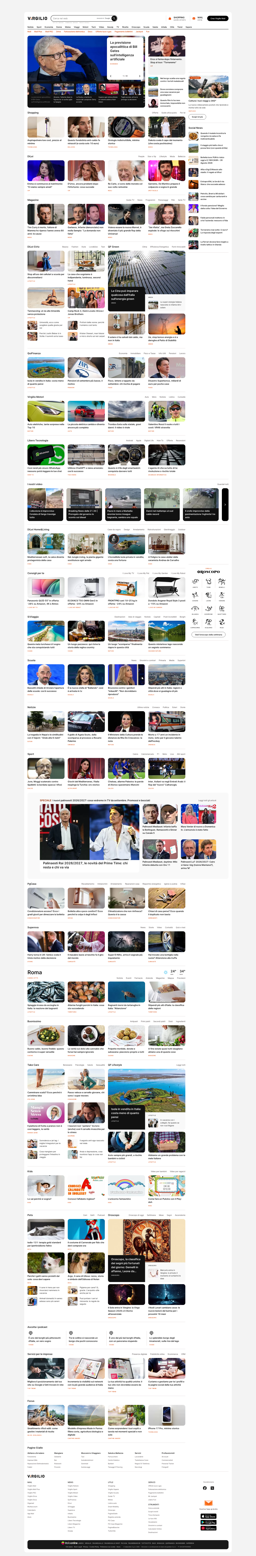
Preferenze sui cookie (107, 1547)
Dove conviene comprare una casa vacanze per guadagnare (171, 92)
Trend (179, 27)
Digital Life (149, 440)
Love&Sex (93, 247)
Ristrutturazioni (154, 529)
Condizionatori (33, 918)
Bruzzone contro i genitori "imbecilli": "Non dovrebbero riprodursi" (122, 691)
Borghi (182, 617)
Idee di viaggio (134, 617)
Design (127, 529)
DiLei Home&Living (38, 529)
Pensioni (172, 353)
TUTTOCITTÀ (146, 1543)
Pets (30, 1215)
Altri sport (181, 754)
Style (83, 247)
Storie (182, 707)
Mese (161, 1215)
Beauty (65, 247)
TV (118, 27)
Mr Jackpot (152, 1496)
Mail (29, 31)
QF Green (113, 246)
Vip (151, 66)
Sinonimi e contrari (148, 660)
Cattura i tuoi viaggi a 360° (202, 100)
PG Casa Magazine (115, 1524)
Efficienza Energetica (159, 247)
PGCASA (124, 1543)
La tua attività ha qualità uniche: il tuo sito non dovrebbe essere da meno (125, 1384)
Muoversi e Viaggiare (91, 1453)
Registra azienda (114, 1517)
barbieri (111, 1464)
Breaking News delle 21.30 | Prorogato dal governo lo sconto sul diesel (83, 514)
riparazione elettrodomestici (38, 1464)
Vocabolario (152, 1522)
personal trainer (168, 1464)
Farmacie (139, 978)
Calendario (31, 1510)
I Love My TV (128, 573)
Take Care (33, 1064)
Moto (154, 397)
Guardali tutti (223, 484)
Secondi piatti (159, 1021)
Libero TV (71, 1527)
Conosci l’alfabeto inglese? (81, 1199)
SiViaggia (33, 616)
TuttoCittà (111, 1531)
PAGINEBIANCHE (134, 1543)
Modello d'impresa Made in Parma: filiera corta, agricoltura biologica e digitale (85, 1431)
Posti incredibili (170, 617)
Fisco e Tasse (149, 353)
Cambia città (32, 978)
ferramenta (31, 1457)
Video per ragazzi (177, 1171)
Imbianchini (102, 884)
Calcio (135, 754)
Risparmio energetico (152, 884)
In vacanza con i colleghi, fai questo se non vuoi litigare (169, 1123)
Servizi (138, 1453)
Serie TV (181, 200)
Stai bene (31, 1099)
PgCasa (31, 883)
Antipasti (134, 1021)
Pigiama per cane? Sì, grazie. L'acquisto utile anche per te (89, 1290)
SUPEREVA (190, 1543)
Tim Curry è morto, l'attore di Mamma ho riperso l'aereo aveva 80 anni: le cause (45, 230)
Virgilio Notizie (73, 1486)
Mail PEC (49, 31)
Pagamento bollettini (124, 31)
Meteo (68, 27)
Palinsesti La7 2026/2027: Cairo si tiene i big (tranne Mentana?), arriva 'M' (198, 864)
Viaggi (76, 27)
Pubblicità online (157, 1354)
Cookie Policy (94, 1547)
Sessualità (100, 1065)
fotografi (165, 1467)
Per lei (182, 113)
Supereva (33, 927)
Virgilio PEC (31, 1493)
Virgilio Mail (31, 1486)
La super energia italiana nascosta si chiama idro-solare (171, 305)
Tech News (72, 475)
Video (101, 27)
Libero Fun (152, 1500)
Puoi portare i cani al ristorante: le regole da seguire (89, 1301)
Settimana (151, 1215)
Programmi (150, 200)
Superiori (181, 660)
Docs (90, 31)
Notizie (30, 27)
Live (172, 754)
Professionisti (168, 1453)
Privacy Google (84, 22)
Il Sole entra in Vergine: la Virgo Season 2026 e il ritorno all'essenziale (124, 1310)
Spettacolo (153, 190)
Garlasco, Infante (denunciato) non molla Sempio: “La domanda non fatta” (85, 230)
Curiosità (181, 397)
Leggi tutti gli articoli (207, 800)
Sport (39, 27)
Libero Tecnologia (37, 440)
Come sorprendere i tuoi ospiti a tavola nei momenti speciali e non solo (125, 1431)
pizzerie (57, 1467)
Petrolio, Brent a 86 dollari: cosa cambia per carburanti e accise (214, 196)
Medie (171, 660)
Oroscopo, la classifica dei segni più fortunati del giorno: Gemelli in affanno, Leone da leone (125, 1265)
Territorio (72, 1012)
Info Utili (162, 353)
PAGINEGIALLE (97, 1543)
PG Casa (111, 1520)
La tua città (152, 1518)
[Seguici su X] (212, 1488)
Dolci (171, 1021)
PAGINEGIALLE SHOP (112, 1543)
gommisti (84, 1464)
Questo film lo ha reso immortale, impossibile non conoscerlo (172, 103)
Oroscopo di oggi (136, 1215)
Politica (166, 707)
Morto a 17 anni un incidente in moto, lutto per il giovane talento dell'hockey (164, 737)
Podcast (101, 1215)
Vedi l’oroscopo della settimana (208, 634)
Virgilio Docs (32, 1500)
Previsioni (181, 978)
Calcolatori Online (155, 1529)
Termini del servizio (71, 22)
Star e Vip (152, 156)
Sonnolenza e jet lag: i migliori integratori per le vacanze (50, 1143)
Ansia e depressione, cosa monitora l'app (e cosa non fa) (91, 1154)
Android (129, 440)
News (139, 200)
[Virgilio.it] (37, 18)
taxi (82, 1457)
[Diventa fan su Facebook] (204, 1488)
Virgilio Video (72, 1496)
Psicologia (79, 1065)
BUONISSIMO (180, 1543)
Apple (138, 440)
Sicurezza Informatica (157, 475)
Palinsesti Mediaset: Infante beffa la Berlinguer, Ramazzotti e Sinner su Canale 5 (160, 829)
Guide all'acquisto (169, 113)
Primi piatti (145, 1021)
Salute (155, 27)
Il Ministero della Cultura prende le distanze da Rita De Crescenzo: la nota (125, 737)
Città (172, 27)
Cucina (30, 1055)
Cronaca (156, 707)
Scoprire (71, 1136)
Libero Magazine (74, 1524)
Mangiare (58, 1453)
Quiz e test (180, 927)
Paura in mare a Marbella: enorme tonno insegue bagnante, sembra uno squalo (122, 514)
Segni (169, 1215)
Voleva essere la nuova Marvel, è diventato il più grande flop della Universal (124, 230)
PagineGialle (112, 1514)
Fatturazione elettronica (74, 31)
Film (173, 200)
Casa (29, 564)
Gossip (110, 27)
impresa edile (32, 1460)
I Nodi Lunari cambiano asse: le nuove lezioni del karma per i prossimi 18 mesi (164, 1310)
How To (160, 440)
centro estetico (113, 1460)
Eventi (128, 978)
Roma (34, 972)
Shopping (111, 1486)
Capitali (157, 617)
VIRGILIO (88, 1543)
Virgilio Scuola (113, 1493)
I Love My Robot (178, 573)
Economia (49, 27)
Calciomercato (147, 754)
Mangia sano (32, 1132)
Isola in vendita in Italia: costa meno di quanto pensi (126, 1113)
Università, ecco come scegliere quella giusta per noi (50, 325)
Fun (147, 31)
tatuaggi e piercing (115, 1467)
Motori (85, 27)
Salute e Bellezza (115, 1453)
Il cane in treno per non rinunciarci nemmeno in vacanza (49, 1290)
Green (113, 303)
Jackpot (139, 31)
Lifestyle (163, 156)
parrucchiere (113, 1457)
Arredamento (138, 529)
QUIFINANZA (170, 1543)
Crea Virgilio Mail (218, 18)
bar (55, 1460)
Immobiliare (136, 353)
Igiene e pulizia (170, 884)
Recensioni (180, 440)
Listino (172, 397)
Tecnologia (32, 147)
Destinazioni (120, 617)
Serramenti (152, 918)
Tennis (112, 60)
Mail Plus (38, 31)
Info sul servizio (58, 22)
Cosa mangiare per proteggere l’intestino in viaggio (49, 1154)
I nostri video (34, 484)
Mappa (171, 978)
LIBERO (81, 1543)
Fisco (110, 387)
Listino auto (112, 1503)
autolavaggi (85, 1467)
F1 (158, 754)
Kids (30, 1171)
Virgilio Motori (35, 396)
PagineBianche (113, 1527)
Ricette (125, 27)
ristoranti (57, 1464)
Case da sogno (114, 529)
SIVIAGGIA (160, 1543)
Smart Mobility (113, 1507)
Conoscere (72, 1099)
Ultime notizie (143, 707)
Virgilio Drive (32, 1496)
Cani (85, 1215)
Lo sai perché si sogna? (39, 1199)
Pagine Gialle (35, 1447)
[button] (140, 76)
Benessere (67, 1065)
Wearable (112, 475)
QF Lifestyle (115, 1064)
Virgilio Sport (72, 1489)
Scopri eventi (153, 1512)
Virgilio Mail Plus (33, 1489)
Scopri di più (197, 117)
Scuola (146, 27)
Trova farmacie (153, 1515)
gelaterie (57, 1457)
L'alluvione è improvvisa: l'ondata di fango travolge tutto (43, 514)
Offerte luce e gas (103, 31)
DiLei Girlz (33, 246)
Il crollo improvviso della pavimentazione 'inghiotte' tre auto (200, 514)
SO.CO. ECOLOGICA (34, 1435)
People (141, 156)
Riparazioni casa (132, 884)
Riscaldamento (87, 884)
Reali (110, 190)
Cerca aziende (153, 1508)
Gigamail (30, 1503)
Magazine (33, 200)
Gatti (92, 1215)
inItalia (164, 27)
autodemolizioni (87, 1460)
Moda (150, 147)
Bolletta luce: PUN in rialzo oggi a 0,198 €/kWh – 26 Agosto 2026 (212, 160)
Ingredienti (180, 1021)
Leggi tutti (180, 1065)
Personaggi (163, 200)
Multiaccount (32, 1507)
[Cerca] (114, 18)
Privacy (85, 1547)
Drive (58, 31)
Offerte (155, 113)
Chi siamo (69, 1547)
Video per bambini (159, 1171)
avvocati (165, 1457)
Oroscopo (136, 27)
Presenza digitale (139, 1354)
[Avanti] (225, 504)
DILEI (154, 1543)
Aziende (149, 978)
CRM (183, 1354)
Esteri (174, 707)
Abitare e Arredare (35, 1453)
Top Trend (31, 1388)
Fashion (75, 247)
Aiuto (29, 1517)
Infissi (182, 884)
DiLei (30, 156)
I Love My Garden (160, 573)
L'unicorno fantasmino (119, 1199)
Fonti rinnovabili (178, 247)
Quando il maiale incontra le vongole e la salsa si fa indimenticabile (213, 136)
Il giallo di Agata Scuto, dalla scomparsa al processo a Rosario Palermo (84, 737)
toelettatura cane (141, 1460)
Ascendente (180, 1215)
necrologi (138, 1467)
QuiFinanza (34, 353)
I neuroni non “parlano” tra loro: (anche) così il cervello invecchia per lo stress (86, 1129)
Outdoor (181, 529)
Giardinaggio (169, 529)
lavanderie (139, 1457)
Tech (93, 27)
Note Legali (78, 1547)
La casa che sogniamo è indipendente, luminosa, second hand (84, 277)
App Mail (30, 1514)
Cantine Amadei (74, 1438)
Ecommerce (173, 1354)
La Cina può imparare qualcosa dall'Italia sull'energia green (124, 294)
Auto (147, 397)
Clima (144, 247)
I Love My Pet (143, 573)
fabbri (29, 1467)
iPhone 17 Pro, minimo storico (163, 1428)
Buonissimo (34, 1021)
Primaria (162, 660)
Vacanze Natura (154, 651)
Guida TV (130, 200)
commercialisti (167, 1460)
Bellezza (71, 147)
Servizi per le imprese (40, 1354)
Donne (59, 27)
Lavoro (182, 353)
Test (103, 247)
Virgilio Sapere (113, 1489)
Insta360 (192, 111)
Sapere (189, 27)
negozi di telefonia (142, 1464)
